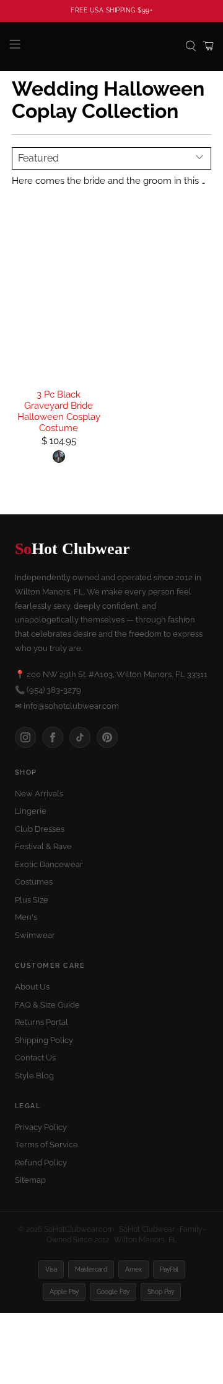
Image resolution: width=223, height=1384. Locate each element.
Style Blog (34, 1075)
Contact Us (35, 1057)
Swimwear (35, 935)
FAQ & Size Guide (47, 1004)
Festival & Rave (43, 846)
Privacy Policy (41, 1127)
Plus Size (31, 899)
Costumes (34, 881)
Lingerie (30, 811)
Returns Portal (41, 1022)
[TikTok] (79, 737)
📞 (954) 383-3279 (48, 689)
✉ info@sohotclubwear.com (67, 706)
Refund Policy (41, 1162)
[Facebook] (52, 737)
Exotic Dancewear (49, 864)
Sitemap (30, 1180)
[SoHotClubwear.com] (111, 46)
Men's (26, 917)
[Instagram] (25, 737)
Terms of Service (46, 1144)
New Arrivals (39, 793)
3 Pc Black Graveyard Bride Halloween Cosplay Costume (58, 411)
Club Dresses (39, 829)
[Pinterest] (107, 737)
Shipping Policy (44, 1040)
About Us (32, 986)
